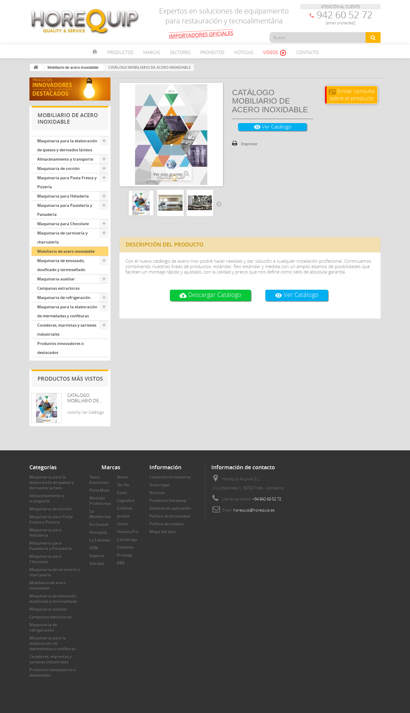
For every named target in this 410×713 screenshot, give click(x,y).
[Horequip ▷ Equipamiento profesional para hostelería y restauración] (84, 21)
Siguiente (219, 204)
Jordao (123, 516)
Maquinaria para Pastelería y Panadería (64, 210)
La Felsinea (99, 540)
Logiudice (126, 500)
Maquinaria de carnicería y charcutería (62, 237)
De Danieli (99, 524)
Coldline (124, 508)
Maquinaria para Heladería (63, 196)
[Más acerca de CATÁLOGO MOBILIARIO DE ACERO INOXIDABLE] (47, 408)
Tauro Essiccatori (99, 479)
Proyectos (212, 52)
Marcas (151, 52)
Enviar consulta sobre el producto (352, 94)
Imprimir (249, 144)
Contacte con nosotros (170, 477)
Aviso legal (159, 485)
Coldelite (125, 547)
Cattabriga (127, 539)
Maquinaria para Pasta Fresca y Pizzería (67, 182)
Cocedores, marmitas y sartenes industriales (66, 329)
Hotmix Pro (127, 531)
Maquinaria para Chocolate (63, 223)
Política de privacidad (169, 516)
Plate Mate (99, 490)
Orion (122, 524)
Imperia (96, 555)
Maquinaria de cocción (58, 168)
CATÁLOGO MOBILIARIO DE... (84, 397)
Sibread (96, 563)
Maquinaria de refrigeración (63, 297)
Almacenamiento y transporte (65, 159)
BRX (121, 563)
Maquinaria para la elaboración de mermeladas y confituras (67, 311)
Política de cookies (166, 524)
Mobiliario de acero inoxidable (66, 251)
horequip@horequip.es (254, 510)
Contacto (307, 52)
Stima (122, 477)
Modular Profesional (100, 500)
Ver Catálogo (272, 127)
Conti (122, 492)
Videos (275, 52)
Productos (120, 52)
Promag (124, 555)
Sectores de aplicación (170, 508)
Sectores (180, 52)
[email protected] (340, 23)
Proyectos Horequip (167, 500)
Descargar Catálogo (210, 295)
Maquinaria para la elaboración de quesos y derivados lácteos (67, 145)
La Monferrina (100, 514)
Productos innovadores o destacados (60, 348)
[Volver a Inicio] (35, 67)
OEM (93, 548)
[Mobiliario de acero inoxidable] (141, 203)
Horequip (98, 532)
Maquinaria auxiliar (56, 279)
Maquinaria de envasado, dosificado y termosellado (61, 265)
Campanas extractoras (58, 288)
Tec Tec (123, 485)
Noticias (243, 52)
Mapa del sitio (162, 531)
